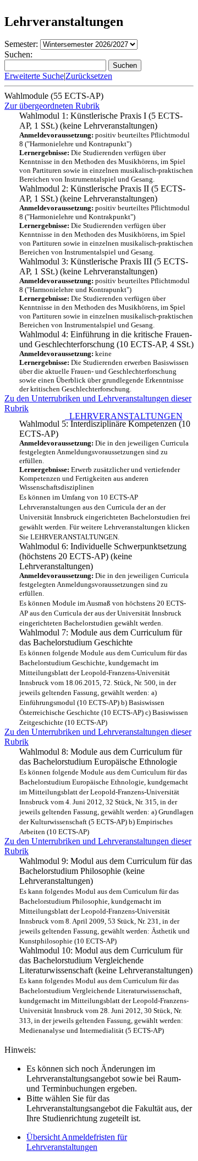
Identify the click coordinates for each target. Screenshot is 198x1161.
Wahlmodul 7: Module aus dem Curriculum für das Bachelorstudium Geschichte (103, 677)
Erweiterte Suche (34, 76)
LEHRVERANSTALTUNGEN (124, 416)
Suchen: (18, 54)
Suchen (125, 65)
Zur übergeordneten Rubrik (52, 105)
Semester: (21, 44)
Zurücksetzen (88, 76)
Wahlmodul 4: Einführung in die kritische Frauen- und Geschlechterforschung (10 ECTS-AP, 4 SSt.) (106, 361)
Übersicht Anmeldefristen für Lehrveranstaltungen (76, 1142)
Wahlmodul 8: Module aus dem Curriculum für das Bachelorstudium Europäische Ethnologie (106, 791)
